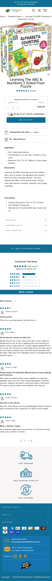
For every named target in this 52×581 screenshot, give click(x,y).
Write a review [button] (26, 292)
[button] (15, 274)
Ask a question (13, 230)
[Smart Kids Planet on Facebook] (20, 556)
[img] (5, 308)
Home (2, 16)
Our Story (11, 220)
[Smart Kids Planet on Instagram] (15, 556)
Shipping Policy (14, 225)
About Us (6, 514)
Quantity (13, 102)
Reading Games (15, 16)
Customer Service (11, 507)
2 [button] (24, 441)
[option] (26, 3)
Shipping (17, 99)
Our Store (7, 522)
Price (41, 102)
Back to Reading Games (28, 248)
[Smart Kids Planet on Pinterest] (25, 556)
